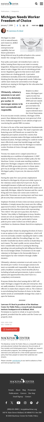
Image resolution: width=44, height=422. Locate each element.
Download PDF (11, 329)
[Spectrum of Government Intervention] (31, 44)
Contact (28, 397)
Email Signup (18, 397)
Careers (23, 393)
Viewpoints (15, 11)
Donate (11, 390)
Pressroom (32, 390)
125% (42, 25)
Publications (5, 11)
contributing (16, 361)
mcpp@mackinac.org (29, 409)
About (18, 390)
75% (40, 25)
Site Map (31, 393)
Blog (24, 390)
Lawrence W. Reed (16, 31)
